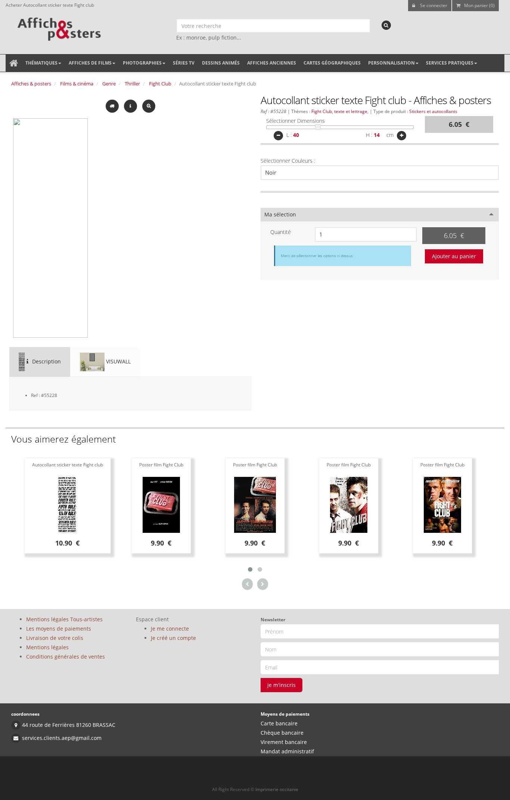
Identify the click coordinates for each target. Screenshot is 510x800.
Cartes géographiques (332, 63)
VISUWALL (118, 361)
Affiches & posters (31, 83)
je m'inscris (281, 684)
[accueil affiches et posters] (14, 63)
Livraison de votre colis (54, 637)
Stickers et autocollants (433, 111)
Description (46, 361)
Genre (109, 83)
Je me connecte (170, 628)
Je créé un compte (173, 637)
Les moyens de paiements (58, 628)
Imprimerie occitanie (276, 789)
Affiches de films (90, 63)
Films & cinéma (76, 83)
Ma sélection (280, 214)
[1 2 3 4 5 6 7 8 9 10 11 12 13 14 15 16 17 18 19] (366, 234)
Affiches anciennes (271, 63)
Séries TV (184, 63)
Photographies (142, 63)
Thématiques (41, 63)
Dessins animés (221, 63)
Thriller (132, 83)
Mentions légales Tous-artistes (64, 619)
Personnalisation (391, 63)
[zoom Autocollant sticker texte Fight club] (148, 105)
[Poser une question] (131, 105)
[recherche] (386, 25)
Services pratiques (449, 63)
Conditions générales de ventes (65, 656)
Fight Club (160, 83)
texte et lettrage (350, 111)
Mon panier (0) (479, 5)
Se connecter (433, 5)
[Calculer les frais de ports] (113, 105)
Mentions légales (47, 647)
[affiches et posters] (58, 26)
